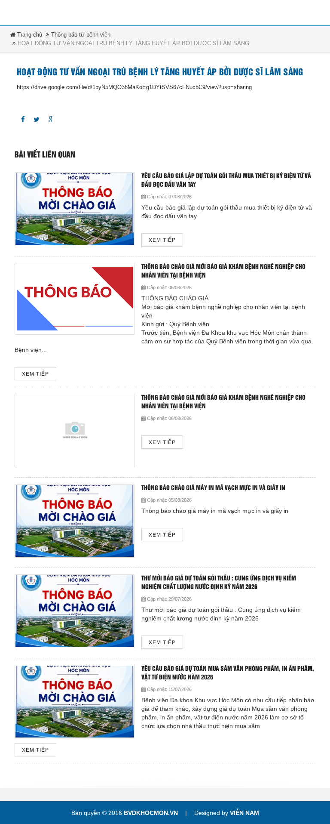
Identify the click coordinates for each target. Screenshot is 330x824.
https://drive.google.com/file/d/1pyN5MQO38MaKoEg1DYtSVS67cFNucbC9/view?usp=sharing (134, 87)
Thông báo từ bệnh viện (80, 34)
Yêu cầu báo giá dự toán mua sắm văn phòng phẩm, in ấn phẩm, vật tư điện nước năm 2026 (227, 673)
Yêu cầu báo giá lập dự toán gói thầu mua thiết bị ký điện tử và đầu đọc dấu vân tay (226, 180)
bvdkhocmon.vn (151, 812)
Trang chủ (28, 34)
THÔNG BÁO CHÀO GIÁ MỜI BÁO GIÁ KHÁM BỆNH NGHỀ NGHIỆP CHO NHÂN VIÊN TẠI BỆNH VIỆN (223, 271)
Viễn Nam (244, 812)
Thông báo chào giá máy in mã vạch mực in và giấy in (213, 488)
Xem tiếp (162, 240)
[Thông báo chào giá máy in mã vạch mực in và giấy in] (74, 521)
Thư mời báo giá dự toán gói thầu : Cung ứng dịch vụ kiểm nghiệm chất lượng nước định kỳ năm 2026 (218, 583)
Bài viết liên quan (45, 154)
